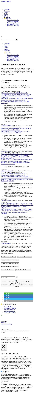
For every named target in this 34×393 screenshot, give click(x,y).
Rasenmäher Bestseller (13, 20)
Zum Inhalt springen (6, 1)
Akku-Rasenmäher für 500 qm (8, 256)
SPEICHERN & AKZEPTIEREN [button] (9, 391)
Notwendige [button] (4, 369)
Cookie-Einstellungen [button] (17, 340)
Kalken (6, 15)
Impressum (3, 322)
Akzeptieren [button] (28, 340)
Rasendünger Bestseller (13, 24)
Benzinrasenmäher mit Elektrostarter (9, 266)
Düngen (6, 12)
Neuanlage (6, 9)
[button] (6, 293)
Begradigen (7, 17)
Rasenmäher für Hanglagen (7, 269)
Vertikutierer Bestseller (13, 21)
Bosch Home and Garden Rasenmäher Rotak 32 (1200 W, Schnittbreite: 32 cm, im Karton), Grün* (15, 132)
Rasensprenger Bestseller (13, 23)
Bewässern (7, 11)
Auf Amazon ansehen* (6, 125)
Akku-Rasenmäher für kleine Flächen (9, 263)
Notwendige (6, 371)
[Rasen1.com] (10, 6)
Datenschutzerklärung (6, 324)
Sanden (6, 14)
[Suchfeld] (17, 40)
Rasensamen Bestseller (13, 25)
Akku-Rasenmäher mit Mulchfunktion (9, 260)
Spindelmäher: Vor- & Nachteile (23, 269)
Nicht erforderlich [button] (5, 381)
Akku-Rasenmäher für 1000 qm (24, 256)
